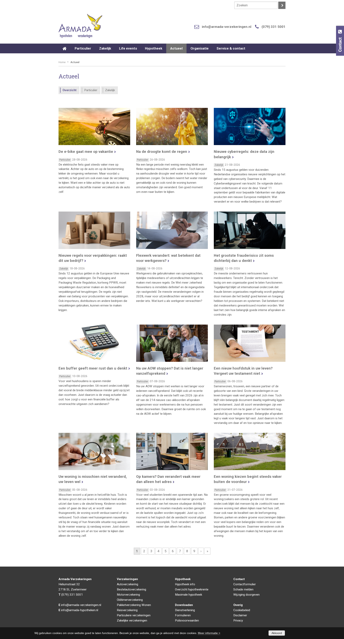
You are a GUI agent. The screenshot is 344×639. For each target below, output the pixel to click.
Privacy (238, 620)
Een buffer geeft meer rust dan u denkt (93, 368)
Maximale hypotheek (188, 594)
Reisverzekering (127, 610)
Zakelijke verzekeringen (132, 620)
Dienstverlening (185, 610)
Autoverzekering (127, 584)
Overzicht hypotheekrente (191, 589)
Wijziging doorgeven (246, 594)
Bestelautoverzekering (131, 589)
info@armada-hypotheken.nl (79, 610)
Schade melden (243, 589)
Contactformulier (244, 584)
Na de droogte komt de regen (161, 151)
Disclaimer (240, 615)
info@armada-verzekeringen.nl (226, 27)
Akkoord (277, 633)
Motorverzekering (128, 594)
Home (62, 62)
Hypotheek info (185, 584)
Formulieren (183, 615)
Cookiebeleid (241, 610)
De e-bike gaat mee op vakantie (86, 151)
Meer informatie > (209, 633)
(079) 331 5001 (273, 27)
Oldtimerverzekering (130, 600)
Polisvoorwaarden (187, 620)
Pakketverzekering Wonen (134, 605)
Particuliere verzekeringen (133, 615)
